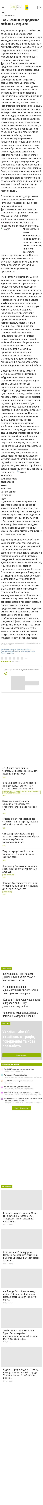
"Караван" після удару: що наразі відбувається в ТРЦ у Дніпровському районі (21, 1003)
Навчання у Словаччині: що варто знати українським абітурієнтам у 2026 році (19, 869)
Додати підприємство (21, 1108)
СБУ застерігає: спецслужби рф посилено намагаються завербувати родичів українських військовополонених (21, 837)
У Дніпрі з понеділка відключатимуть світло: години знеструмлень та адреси (20, 990)
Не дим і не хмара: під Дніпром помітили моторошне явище (20, 1014)
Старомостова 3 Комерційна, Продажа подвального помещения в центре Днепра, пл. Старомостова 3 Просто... (21, 1256)
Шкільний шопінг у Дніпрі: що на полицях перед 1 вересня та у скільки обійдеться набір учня (19, 785)
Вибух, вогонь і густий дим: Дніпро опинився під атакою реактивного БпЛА (18, 977)
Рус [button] (40, 7)
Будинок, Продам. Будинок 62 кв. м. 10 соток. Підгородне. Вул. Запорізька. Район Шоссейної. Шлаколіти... (20, 1217)
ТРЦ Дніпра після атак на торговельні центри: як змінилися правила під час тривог (19, 771)
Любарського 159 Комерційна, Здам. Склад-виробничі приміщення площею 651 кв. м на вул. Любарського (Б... (20, 1334)
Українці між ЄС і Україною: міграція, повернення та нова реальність (18, 1039)
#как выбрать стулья (28, 651)
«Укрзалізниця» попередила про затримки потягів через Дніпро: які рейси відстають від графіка (20, 821)
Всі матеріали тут (21, 1055)
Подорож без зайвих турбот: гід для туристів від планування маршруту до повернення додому (20, 886)
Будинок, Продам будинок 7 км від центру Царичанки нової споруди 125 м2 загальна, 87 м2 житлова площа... (20, 1373)
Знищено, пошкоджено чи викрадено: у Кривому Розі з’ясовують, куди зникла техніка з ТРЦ (19, 805)
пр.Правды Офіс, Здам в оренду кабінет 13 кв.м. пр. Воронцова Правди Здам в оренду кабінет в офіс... (19, 1295)
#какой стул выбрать (7, 653)
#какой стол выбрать (24, 649)
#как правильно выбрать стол (10, 651)
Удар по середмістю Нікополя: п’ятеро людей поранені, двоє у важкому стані (18, 854)
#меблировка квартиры (8, 649)
